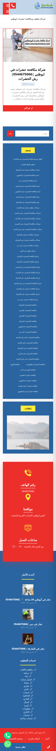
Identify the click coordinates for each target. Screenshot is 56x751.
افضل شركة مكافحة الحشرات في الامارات (27, 159)
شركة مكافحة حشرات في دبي (28, 299)
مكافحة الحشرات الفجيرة (27, 310)
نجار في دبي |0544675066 (28, 624)
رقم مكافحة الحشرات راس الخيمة (27, 197)
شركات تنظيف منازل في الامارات (27, 208)
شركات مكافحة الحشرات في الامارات (28, 218)
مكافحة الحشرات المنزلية (28, 321)
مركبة (26, 672)
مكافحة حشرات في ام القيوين (28, 391)
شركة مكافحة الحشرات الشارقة (28, 262)
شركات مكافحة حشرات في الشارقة (27, 240)
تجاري (26, 685)
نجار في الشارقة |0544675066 (28, 648)
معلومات (26, 708)
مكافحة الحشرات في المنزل (28, 353)
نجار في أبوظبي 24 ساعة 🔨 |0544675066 (28, 599)
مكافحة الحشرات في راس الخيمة (27, 359)
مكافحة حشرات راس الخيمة (27, 386)
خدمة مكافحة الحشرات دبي (27, 181)
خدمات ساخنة (26, 718)
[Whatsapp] (7, 744)
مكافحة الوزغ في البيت (28, 370)
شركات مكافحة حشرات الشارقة (28, 235)
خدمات (26, 692)
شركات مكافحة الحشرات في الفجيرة (28, 224)
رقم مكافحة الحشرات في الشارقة (27, 202)
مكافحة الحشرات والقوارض (35, 364)
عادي (26, 689)
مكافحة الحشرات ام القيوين (27, 326)
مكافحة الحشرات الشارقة (28, 305)
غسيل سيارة (26, 679)
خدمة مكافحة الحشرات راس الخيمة (28, 186)
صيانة (26, 682)
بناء (26, 676)
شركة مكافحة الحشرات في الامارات (27, 272)
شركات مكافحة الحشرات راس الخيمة (28, 213)
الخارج (26, 698)
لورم (26, 705)
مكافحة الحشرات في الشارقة (28, 348)
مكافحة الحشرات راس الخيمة (28, 343)
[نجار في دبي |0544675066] (28, 614)
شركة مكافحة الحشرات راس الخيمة (27, 267)
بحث (10, 133)
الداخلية (26, 695)
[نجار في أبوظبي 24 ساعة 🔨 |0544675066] (28, 589)
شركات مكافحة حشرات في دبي (28, 245)
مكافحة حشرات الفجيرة (28, 375)
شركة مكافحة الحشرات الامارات (28, 256)
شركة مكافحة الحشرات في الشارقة (27, 278)
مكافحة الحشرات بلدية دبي (28, 332)
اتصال (26, 702)
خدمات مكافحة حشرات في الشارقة (28, 170)
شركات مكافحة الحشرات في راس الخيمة (28, 229)
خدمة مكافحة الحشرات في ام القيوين (27, 191)
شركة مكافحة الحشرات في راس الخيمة (27, 283)
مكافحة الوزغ (15, 364)
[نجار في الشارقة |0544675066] (28, 638)
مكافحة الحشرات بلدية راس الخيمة (28, 337)
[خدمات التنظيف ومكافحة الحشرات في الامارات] (43, 6)
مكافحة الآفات (26, 669)
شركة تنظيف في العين (27, 251)
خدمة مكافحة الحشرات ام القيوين (27, 175)
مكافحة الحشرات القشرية (28, 316)
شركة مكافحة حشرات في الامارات (28, 289)
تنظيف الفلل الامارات (28, 164)
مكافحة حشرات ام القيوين (28, 380)
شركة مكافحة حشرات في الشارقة (28, 294)
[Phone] (7, 735)
